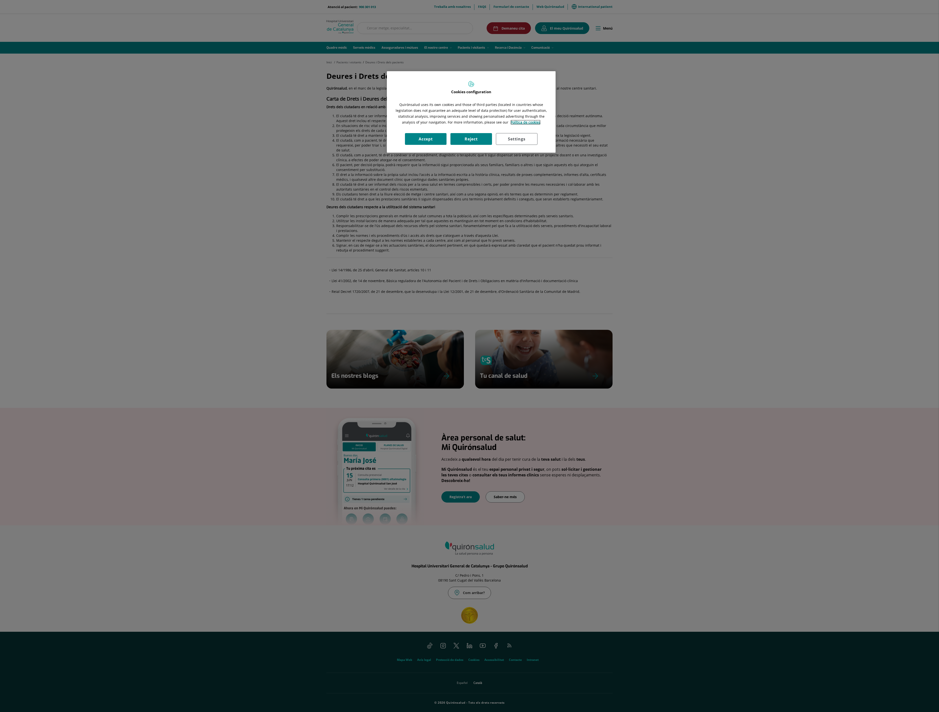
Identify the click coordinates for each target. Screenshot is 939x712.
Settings (516, 139)
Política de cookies (525, 122)
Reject (471, 139)
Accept (426, 139)
